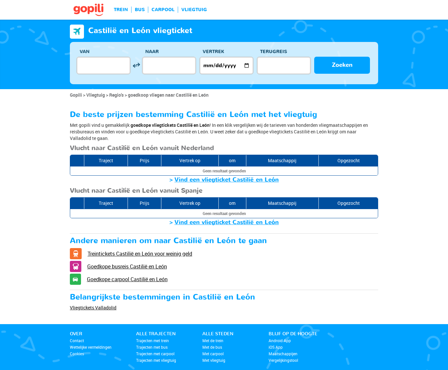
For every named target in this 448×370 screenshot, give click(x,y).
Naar (152, 52)
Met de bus (212, 347)
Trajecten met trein (152, 340)
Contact (77, 340)
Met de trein (212, 340)
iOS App (276, 347)
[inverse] (136, 65)
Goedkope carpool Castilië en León (127, 279)
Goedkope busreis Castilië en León (127, 266)
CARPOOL (163, 10)
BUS (140, 10)
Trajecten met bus (152, 347)
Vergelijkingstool (283, 360)
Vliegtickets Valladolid (93, 307)
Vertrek (213, 52)
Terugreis (273, 52)
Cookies (77, 353)
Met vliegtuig (213, 360)
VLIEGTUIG (194, 10)
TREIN (121, 10)
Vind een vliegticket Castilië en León (226, 180)
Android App (280, 340)
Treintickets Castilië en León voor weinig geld (140, 253)
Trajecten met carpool (155, 353)
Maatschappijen (283, 353)
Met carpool (213, 353)
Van (85, 52)
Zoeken (342, 65)
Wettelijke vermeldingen (91, 347)
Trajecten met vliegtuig (156, 360)
